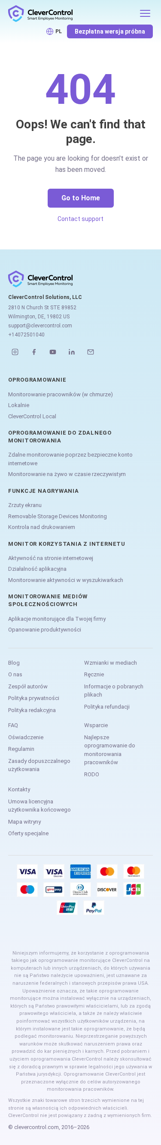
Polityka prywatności (33, 698)
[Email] (90, 352)
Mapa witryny (24, 821)
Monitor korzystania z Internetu (66, 544)
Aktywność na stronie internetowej (50, 558)
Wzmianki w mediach (110, 663)
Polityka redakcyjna (32, 710)
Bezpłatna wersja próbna (110, 31)
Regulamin (21, 749)
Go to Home (80, 198)
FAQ (13, 725)
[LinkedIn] (72, 352)
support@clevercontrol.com (40, 326)
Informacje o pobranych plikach (113, 690)
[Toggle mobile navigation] (145, 13)
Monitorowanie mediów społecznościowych (48, 600)
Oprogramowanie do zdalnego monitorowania (60, 436)
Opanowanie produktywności (44, 629)
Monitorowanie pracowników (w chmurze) (60, 394)
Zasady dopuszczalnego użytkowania (39, 765)
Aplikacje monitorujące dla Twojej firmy (57, 619)
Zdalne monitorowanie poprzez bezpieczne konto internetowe (70, 459)
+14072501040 (26, 335)
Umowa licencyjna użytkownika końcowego (39, 805)
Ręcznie (94, 674)
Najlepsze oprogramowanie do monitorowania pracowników (109, 750)
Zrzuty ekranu (25, 505)
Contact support (80, 218)
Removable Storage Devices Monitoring (57, 516)
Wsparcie (96, 725)
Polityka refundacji (107, 706)
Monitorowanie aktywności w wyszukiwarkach (65, 580)
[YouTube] (53, 352)
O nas (15, 674)
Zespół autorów (28, 686)
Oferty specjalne (28, 833)
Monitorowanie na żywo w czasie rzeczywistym (67, 474)
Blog (14, 663)
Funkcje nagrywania (43, 491)
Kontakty (19, 789)
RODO (91, 774)
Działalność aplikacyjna (37, 569)
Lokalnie (18, 405)
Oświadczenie (25, 737)
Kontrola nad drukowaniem (41, 527)
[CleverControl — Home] (71, 13)
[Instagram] (15, 352)
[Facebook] (34, 352)
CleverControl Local (32, 416)
